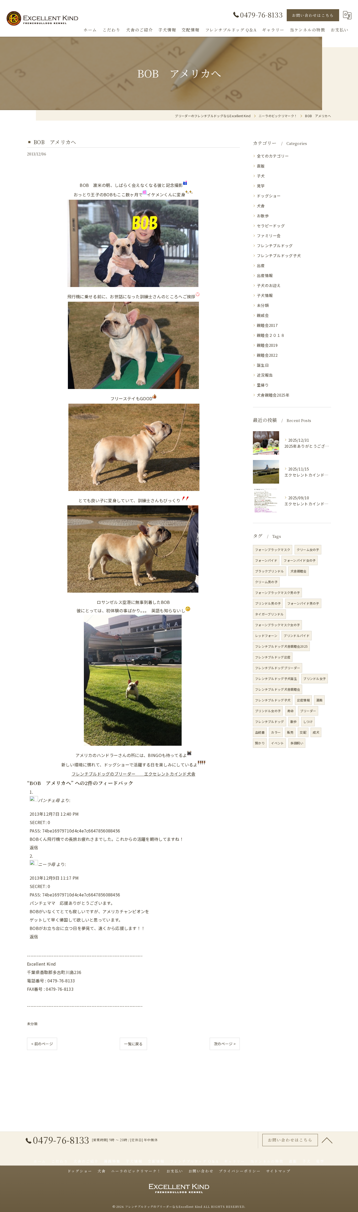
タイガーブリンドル (269, 614)
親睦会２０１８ (271, 335)
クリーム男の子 (266, 582)
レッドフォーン (266, 635)
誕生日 (263, 365)
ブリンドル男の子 (268, 603)
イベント (277, 743)
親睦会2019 (267, 345)
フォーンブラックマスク (272, 549)
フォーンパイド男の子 (303, 603)
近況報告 (265, 375)
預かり (260, 743)
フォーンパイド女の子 (300, 560)
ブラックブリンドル (269, 571)
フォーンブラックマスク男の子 (277, 592)
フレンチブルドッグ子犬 (279, 255)
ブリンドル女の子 (268, 710)
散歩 (293, 721)
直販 (261, 166)
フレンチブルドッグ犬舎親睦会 (277, 689)
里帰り (263, 385)
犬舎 (261, 205)
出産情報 (265, 275)
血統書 (260, 732)
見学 (261, 185)
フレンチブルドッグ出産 (272, 657)
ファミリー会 (269, 235)
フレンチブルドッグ (275, 245)
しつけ (308, 721)
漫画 (319, 700)
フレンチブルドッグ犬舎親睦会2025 (281, 646)
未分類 (32, 1023)
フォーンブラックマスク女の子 (277, 625)
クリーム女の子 (308, 549)
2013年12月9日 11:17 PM (54, 878)
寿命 (290, 710)
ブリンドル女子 (314, 678)
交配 (303, 732)
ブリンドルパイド (296, 635)
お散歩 (263, 215)
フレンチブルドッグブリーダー (277, 667)
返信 (34, 847)
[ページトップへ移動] (327, 1140)
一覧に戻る (133, 1043)
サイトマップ (278, 1170)
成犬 (316, 732)
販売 (290, 732)
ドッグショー (269, 195)
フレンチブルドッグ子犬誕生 (276, 678)
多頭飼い (296, 743)
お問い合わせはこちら (313, 15)
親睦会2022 (267, 355)
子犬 (261, 175)
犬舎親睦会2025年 (273, 395)
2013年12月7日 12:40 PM (54, 814)
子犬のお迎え (269, 285)
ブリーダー (308, 710)
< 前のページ (42, 1043)
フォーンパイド (266, 560)
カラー (276, 732)
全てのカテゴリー (273, 156)
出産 (261, 265)
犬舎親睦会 (298, 571)
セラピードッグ (271, 225)
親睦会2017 (267, 325)
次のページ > (225, 1043)
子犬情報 (265, 295)
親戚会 (263, 315)
